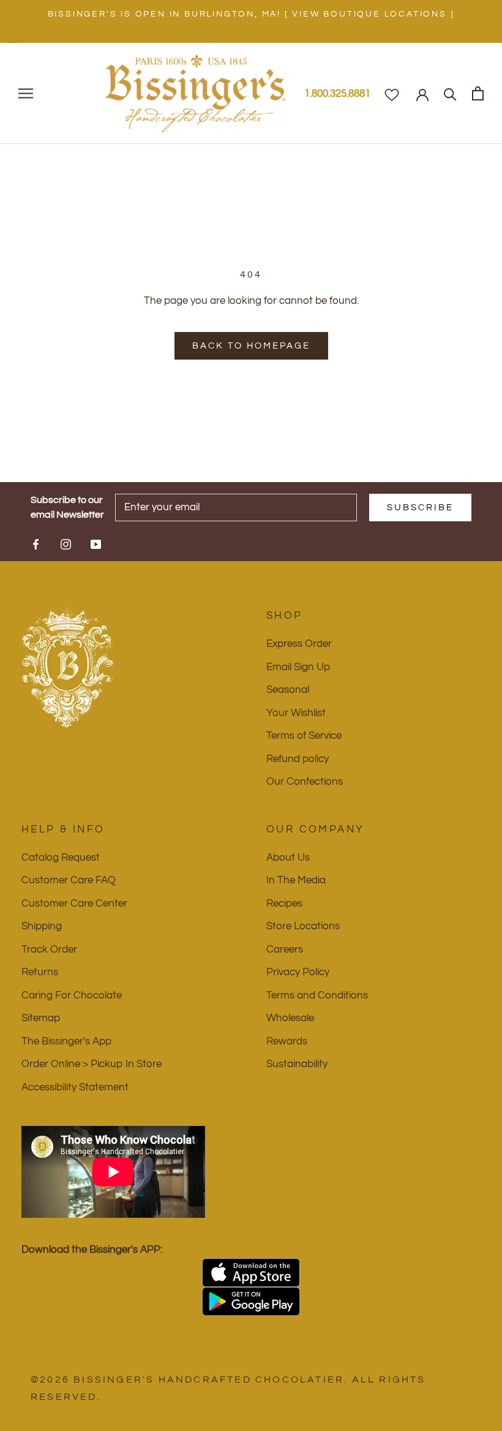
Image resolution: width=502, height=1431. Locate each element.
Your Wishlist (296, 713)
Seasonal (287, 689)
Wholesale (290, 1018)
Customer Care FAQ (68, 880)
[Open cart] (478, 93)
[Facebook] (36, 543)
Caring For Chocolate (71, 995)
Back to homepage (251, 345)
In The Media (296, 880)
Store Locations (303, 926)
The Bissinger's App (66, 1041)
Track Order (49, 949)
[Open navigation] (25, 93)
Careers (284, 949)
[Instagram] (66, 543)
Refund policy (297, 759)
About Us (288, 857)
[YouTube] (96, 543)
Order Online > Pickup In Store (91, 1064)
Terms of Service (304, 735)
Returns (39, 972)
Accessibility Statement (75, 1087)
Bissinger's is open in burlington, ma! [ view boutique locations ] (251, 14)
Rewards (286, 1041)
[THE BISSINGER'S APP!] (251, 1272)
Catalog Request (60, 857)
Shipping (41, 926)
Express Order (299, 643)
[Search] (450, 93)
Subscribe (420, 507)
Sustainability (297, 1064)
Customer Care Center (74, 903)
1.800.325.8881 (337, 93)
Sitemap (40, 1018)
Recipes (284, 903)
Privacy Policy (297, 972)
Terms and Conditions (317, 995)
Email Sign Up (298, 667)
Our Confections (304, 781)
